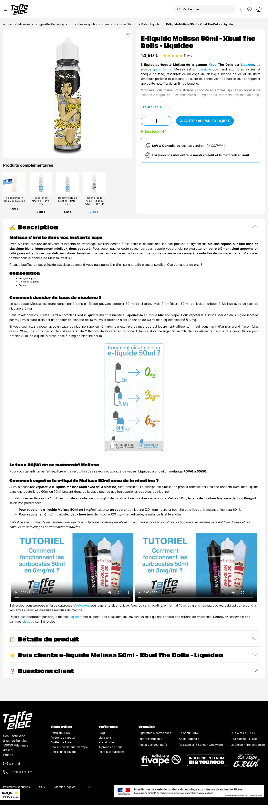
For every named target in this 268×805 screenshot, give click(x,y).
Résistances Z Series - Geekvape (201, 744)
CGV (42, 787)
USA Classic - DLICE (243, 733)
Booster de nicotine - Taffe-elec (41, 201)
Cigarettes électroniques (155, 733)
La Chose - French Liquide (248, 744)
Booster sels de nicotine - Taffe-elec (67, 201)
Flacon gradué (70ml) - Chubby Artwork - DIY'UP (94, 201)
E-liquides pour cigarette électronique (42, 24)
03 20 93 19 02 (20, 772)
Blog (102, 733)
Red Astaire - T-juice (244, 738)
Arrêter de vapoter (63, 737)
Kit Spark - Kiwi (189, 733)
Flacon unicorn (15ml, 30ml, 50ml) (14, 199)
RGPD (88, 787)
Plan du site (106, 742)
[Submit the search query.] (179, 9)
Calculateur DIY (60, 733)
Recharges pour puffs (153, 744)
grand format (163, 69)
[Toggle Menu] (5, 9)
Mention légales (65, 787)
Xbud (213, 65)
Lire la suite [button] (149, 107)
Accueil (8, 24)
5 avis (188, 55)
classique (205, 69)
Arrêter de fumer (61, 742)
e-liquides (82, 605)
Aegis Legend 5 (189, 738)
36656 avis (10, 797)
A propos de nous (110, 747)
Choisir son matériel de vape (69, 747)
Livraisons (105, 737)
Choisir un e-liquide (63, 751)
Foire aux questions (111, 751)
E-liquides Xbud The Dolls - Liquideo (137, 24)
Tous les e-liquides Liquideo (90, 24)
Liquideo (247, 65)
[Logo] (19, 9)
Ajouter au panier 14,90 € (205, 121)
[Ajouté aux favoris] (128, 33)
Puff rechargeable (150, 738)
